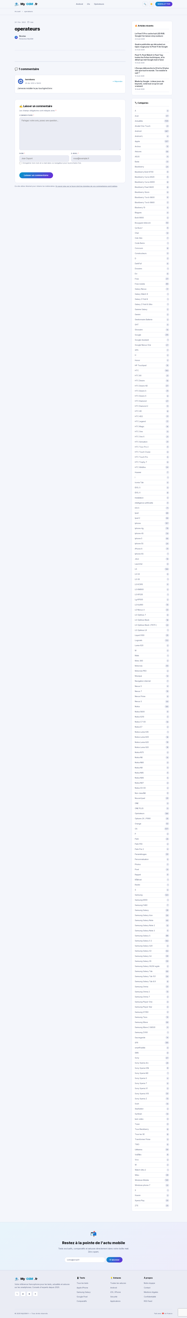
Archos (138, 146)
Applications (115, 1301)
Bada (137, 162)
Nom (22, 153)
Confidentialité (150, 1297)
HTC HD (138, 411)
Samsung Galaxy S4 (143, 956)
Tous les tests (82, 1283)
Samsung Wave (141, 1022)
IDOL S (137, 487)
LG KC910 (139, 584)
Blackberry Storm (142, 192)
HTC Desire (140, 380)
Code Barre (140, 243)
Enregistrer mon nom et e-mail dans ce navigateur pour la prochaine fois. (52, 163)
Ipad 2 (137, 518)
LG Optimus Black (142, 620)
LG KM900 (139, 589)
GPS (136, 350)
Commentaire (26, 115)
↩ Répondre (117, 81)
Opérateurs (99, 4)
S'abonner (114, 1260)
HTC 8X (138, 375)
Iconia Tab (139, 482)
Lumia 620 (139, 645)
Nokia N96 (139, 778)
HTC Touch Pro (141, 457)
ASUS (137, 156)
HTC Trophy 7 (141, 462)
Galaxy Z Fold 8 (141, 299)
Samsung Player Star (143, 1007)
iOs (88, 4)
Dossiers (138, 268)
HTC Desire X (140, 396)
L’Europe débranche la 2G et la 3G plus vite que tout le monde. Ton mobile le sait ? (152, 70)
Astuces (138, 151)
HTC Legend (140, 421)
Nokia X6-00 (140, 788)
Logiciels (138, 640)
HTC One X (140, 436)
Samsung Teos (141, 1017)
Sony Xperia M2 (141, 1073)
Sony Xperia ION (142, 1068)
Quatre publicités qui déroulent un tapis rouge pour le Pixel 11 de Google (151, 45)
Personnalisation (142, 859)
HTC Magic (139, 426)
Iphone (138, 523)
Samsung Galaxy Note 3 (145, 931)
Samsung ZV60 (141, 1032)
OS (136, 829)
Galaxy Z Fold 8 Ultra (143, 304)
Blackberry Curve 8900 (145, 182)
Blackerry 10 (140, 207)
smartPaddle (140, 1048)
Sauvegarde (140, 1037)
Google (138, 335)
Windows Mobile (142, 1180)
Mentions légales (151, 1292)
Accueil (17, 11)
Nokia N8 (139, 757)
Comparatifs (82, 1301)
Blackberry (139, 167)
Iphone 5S (139, 543)
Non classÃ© (140, 793)
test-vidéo (139, 1119)
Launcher (139, 564)
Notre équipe (149, 1283)
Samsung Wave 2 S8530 (145, 1027)
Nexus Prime (140, 696)
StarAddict (139, 1109)
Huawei (138, 472)
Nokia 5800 (140, 712)
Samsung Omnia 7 (142, 997)
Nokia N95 (139, 773)
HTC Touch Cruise (142, 452)
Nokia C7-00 (140, 722)
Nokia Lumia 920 (142, 747)
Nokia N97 (139, 783)
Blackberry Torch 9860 (145, 202)
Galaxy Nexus (140, 289)
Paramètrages (141, 854)
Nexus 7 (138, 691)
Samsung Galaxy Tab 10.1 (145, 976)
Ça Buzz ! (139, 228)
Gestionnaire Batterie (143, 319)
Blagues (138, 212)
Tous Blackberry (142, 1129)
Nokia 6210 (139, 717)
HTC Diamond (141, 401)
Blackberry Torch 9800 (145, 197)
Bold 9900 (139, 218)
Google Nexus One (143, 345)
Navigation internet (143, 681)
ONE (137, 803)
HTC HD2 (139, 416)
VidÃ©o (138, 1155)
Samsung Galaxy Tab (144, 971)
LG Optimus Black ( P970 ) (146, 625)
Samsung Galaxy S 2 (143, 941)
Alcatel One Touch (142, 126)
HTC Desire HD (141, 386)
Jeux (137, 559)
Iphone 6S (139, 554)
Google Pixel (82, 1297)
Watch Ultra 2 (140, 1170)
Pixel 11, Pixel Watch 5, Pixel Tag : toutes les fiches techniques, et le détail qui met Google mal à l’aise (150, 57)
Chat (137, 233)
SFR (136, 1043)
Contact (147, 1288)
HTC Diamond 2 (141, 406)
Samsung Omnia (141, 987)
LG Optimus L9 (141, 630)
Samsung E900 (141, 900)
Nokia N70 (139, 752)
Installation (139, 498)
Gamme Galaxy (141, 309)
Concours (139, 248)
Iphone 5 (138, 538)
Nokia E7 (138, 727)
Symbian (138, 1114)
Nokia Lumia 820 (142, 742)
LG (136, 569)
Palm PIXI (138, 844)
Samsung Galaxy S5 (143, 961)
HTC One (139, 431)
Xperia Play (140, 1200)
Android (79, 4)
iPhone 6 (138, 549)
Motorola (138, 666)
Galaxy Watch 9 (141, 294)
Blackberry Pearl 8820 (144, 187)
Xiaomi (137, 1195)
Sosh (137, 1104)
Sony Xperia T (141, 1083)
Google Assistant (142, 340)
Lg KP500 (139, 599)
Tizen (137, 1124)
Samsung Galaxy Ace (144, 915)
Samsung (138, 895)
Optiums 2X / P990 (143, 818)
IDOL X (138, 492)
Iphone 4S (139, 533)
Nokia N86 (139, 762)
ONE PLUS (139, 808)
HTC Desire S (140, 391)
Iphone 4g (139, 528)
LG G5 (137, 579)
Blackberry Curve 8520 (144, 177)
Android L (139, 136)
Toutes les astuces (118, 1283)
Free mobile (140, 284)
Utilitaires (138, 1149)
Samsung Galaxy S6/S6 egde (147, 966)
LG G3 (137, 574)
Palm (137, 839)
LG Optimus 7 (140, 615)
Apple (137, 141)
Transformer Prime (142, 1139)
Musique (138, 676)
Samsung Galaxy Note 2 (145, 925)
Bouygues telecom (143, 223)
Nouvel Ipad (140, 798)
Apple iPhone (82, 1288)
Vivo (137, 1160)
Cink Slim (138, 238)
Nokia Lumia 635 (142, 732)
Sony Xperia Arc (142, 1063)
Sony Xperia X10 (142, 1093)
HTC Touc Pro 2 (141, 447)
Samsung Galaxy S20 (144, 946)
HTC (137, 370)
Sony (137, 1058)
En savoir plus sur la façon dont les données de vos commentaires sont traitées (86, 186)
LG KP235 (139, 594)
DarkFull (138, 263)
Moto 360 (139, 661)
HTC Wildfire (140, 467)
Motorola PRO (141, 671)
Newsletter (164, 4)
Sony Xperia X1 (141, 1088)
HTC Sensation (141, 442)
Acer (137, 116)
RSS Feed (148, 1301)
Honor (137, 360)
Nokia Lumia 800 (142, 737)
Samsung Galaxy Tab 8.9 (145, 981)
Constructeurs (141, 253)
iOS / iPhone (115, 1292)
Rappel (138, 875)
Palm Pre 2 (139, 849)
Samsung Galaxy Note (144, 920)
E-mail (75, 153)
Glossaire (139, 330)
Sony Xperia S (141, 1078)
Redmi (137, 885)
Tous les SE (140, 1134)
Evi (136, 274)
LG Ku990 (139, 605)
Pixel (137, 869)
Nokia (137, 706)
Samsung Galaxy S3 (143, 951)
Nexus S (138, 701)
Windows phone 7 (142, 1185)
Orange (138, 824)
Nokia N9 (139, 768)
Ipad (137, 513)
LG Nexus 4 (140, 610)
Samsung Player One (143, 1002)
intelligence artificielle (144, 503)
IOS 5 (137, 508)
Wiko (137, 1175)
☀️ (151, 4)
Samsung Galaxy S (142, 936)
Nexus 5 (138, 686)
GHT (137, 324)
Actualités (139, 121)
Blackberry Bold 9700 (144, 172)
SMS (137, 1053)
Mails (137, 655)
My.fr (28, 4)
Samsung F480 (141, 905)
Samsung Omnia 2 (142, 992)
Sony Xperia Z (141, 1099)
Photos (138, 864)
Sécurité (113, 1297)
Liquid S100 (139, 635)
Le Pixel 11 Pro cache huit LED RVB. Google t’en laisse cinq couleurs (150, 35)
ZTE (136, 1205)
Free (137, 279)
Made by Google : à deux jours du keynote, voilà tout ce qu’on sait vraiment (149, 83)
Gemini (137, 314)
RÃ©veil (138, 880)
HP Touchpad (140, 365)
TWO (137, 1144)
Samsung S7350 (141, 1012)
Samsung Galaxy (142, 910)
